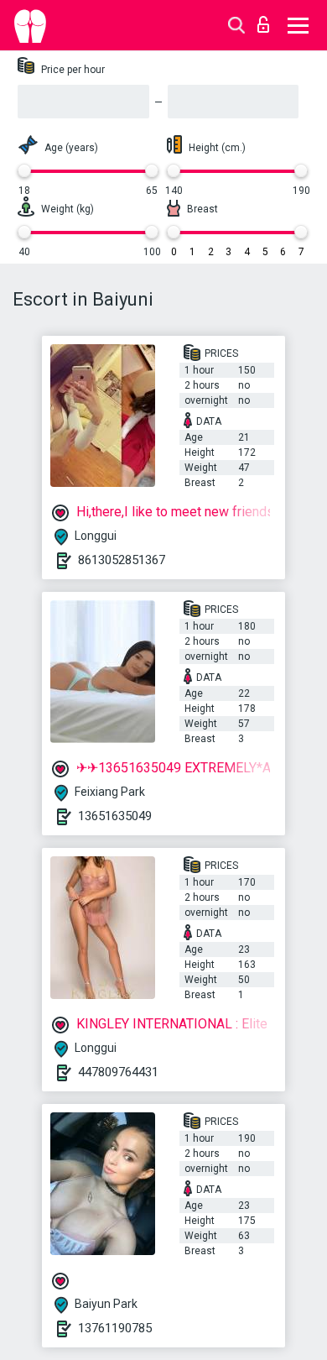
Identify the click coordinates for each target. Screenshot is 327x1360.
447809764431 (118, 1072)
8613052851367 (121, 560)
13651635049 (115, 816)
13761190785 (115, 1328)
